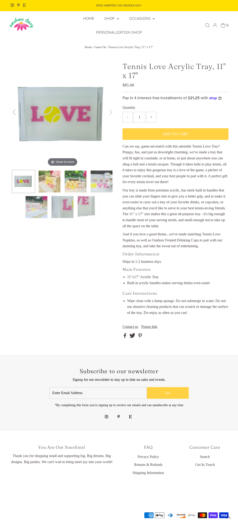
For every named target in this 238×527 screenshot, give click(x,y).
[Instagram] (12, 5)
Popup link (149, 327)
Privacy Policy (148, 457)
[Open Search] (207, 25)
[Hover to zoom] (63, 114)
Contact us (130, 327)
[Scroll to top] (228, 517)
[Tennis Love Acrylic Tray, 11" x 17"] (23, 181)
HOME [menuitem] (88, 18)
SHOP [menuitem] (110, 18)
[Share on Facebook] (125, 337)
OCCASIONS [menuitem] (140, 18)
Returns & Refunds (148, 465)
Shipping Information (148, 473)
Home (88, 47)
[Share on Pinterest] (140, 337)
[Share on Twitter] (132, 337)
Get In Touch (205, 465)
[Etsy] (24, 5)
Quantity (128, 107)
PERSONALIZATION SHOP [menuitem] (119, 32)
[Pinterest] (18, 5)
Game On (100, 47)
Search (205, 457)
